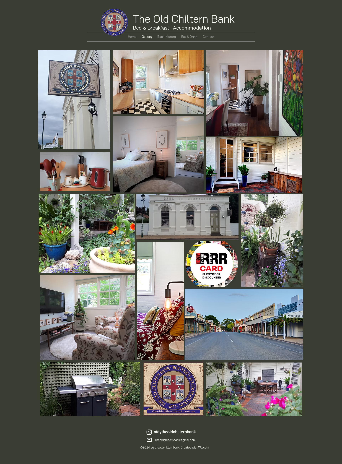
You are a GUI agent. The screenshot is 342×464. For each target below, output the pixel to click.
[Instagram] (149, 432)
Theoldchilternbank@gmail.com (175, 440)
